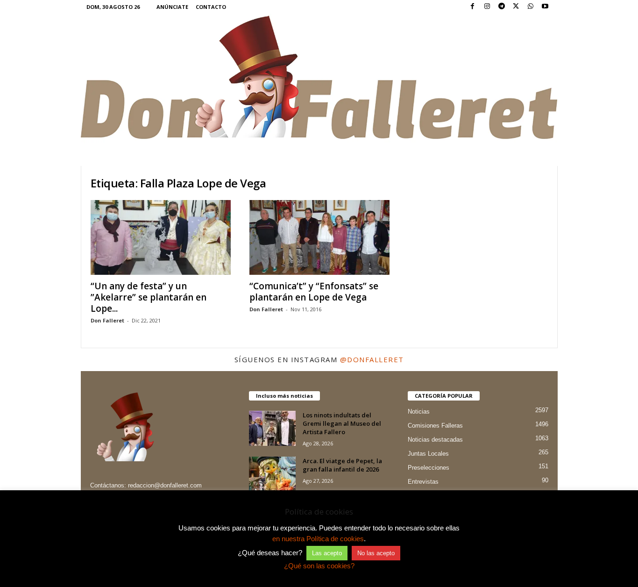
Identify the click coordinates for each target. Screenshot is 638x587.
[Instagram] (487, 7)
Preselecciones (428, 467)
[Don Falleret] (319, 78)
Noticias (419, 411)
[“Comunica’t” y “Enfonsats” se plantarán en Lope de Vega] (319, 237)
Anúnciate (172, 6)
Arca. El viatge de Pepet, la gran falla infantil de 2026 (342, 465)
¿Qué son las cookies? (319, 566)
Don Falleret (107, 320)
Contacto (211, 6)
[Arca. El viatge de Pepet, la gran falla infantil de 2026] (272, 474)
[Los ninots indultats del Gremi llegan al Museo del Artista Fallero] (272, 428)
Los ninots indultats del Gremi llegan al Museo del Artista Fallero (342, 423)
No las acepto (376, 553)
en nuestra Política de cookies (318, 539)
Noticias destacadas (435, 439)
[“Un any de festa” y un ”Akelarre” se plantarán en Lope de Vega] (161, 237)
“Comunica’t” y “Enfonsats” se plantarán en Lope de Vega (313, 291)
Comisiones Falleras (435, 425)
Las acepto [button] (327, 553)
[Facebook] (472, 7)
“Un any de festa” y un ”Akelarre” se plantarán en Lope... (148, 297)
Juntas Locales (428, 453)
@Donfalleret (372, 359)
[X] (516, 7)
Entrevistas (423, 481)
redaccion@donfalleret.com (165, 485)
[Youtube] (545, 7)
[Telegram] (501, 7)
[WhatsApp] (530, 7)
